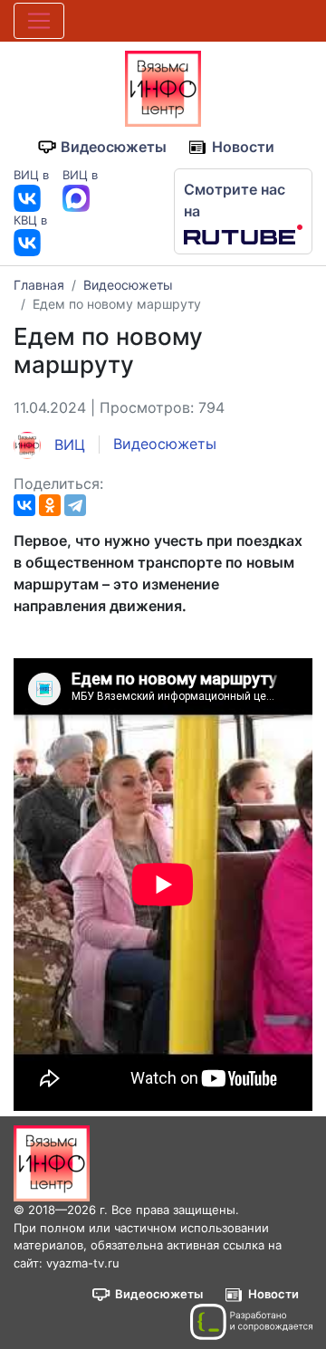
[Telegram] (75, 505)
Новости (243, 147)
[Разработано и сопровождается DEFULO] (251, 1322)
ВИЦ (67, 444)
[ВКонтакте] (24, 505)
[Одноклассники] (50, 505)
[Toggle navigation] (39, 21)
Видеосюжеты (114, 147)
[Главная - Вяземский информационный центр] (163, 87)
